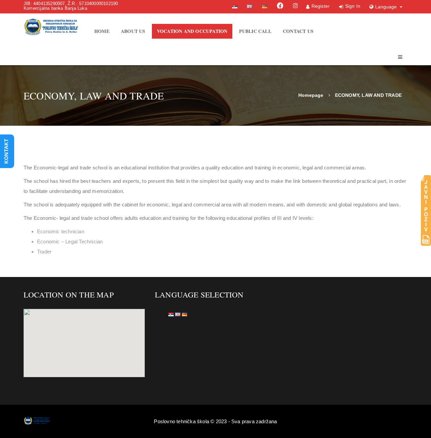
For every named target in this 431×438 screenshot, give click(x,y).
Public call (255, 31)
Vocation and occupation (192, 31)
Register (320, 6)
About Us (133, 31)
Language (386, 6)
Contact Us (298, 31)
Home (101, 31)
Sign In (352, 6)
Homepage (311, 95)
